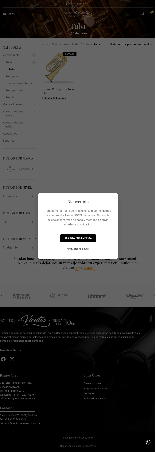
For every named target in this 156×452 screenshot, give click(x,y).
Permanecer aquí (78, 249)
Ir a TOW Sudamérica (78, 238)
